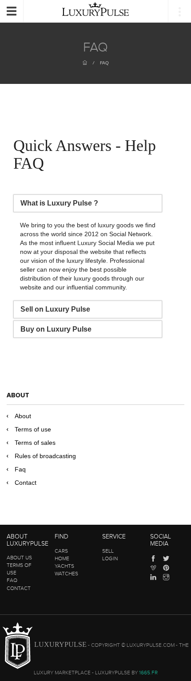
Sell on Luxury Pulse (55, 309)
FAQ (104, 62)
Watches (66, 573)
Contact (25, 482)
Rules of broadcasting (45, 455)
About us (19, 557)
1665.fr (148, 672)
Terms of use (33, 429)
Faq (20, 469)
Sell (108, 551)
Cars (61, 551)
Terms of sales (35, 442)
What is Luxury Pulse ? (59, 203)
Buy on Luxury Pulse (56, 329)
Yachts (64, 566)
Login (110, 558)
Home (62, 558)
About (23, 416)
